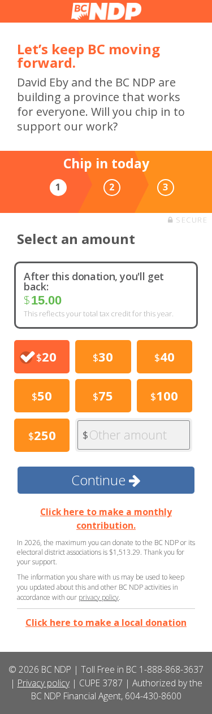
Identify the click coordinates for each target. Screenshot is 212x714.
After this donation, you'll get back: (94, 281)
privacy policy (99, 597)
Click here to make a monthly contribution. (106, 518)
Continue (100, 480)
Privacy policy (44, 683)
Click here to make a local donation (106, 622)
